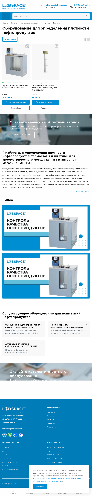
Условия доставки (54, 458)
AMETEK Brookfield (9, 462)
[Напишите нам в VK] (15, 435)
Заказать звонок (80, 7)
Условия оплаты (53, 455)
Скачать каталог (22, 388)
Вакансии (51, 423)
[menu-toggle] (6, 16)
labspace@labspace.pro (56, 5)
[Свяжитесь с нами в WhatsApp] (10, 435)
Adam (4, 451)
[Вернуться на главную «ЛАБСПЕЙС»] (23, 409)
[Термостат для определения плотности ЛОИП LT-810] (16, 62)
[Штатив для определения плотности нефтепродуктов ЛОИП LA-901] (45, 62)
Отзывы (50, 420)
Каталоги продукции (55, 447)
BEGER (5, 466)
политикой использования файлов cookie (52, 478)
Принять (40, 486)
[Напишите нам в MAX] (21, 435)
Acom (4, 455)
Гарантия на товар (54, 462)
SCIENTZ (5, 447)
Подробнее (16, 108)
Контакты (51, 412)
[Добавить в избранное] (27, 47)
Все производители (10, 469)
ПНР (49, 451)
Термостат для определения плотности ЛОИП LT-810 (15, 86)
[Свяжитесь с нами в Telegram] (4, 435)
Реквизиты (51, 427)
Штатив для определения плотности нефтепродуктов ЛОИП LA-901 (44, 87)
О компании (52, 416)
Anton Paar (6, 458)
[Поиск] (86, 16)
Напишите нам (51, 7)
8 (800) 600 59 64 (82, 5)
